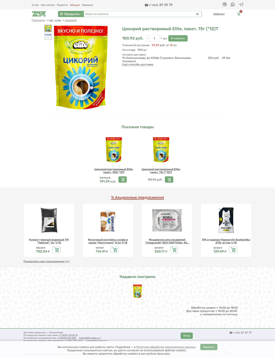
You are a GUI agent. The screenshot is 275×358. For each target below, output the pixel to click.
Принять (209, 347)
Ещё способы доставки (137, 64)
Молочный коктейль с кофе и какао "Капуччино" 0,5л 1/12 (108, 241)
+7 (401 (62, 335)
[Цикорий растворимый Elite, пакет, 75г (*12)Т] (48, 28)
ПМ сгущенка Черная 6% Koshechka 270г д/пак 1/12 (226, 241)
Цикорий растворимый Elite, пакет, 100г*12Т (113, 171)
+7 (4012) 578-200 (66, 338)
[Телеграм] (241, 5)
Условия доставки (134, 54)
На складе (129, 50)
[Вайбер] (225, 5)
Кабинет (219, 13)
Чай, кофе (54, 20)
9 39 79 (74, 335)
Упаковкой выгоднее (136, 45)
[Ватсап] (233, 5)
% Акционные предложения (137, 197)
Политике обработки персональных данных (165, 347)
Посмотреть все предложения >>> (46, 261)
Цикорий (71, 20)
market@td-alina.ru (90, 338)
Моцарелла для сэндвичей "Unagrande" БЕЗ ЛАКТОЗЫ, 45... (167, 241)
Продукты (71, 14)
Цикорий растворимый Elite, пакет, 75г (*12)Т (161, 171)
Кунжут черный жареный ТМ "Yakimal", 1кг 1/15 (49, 241)
